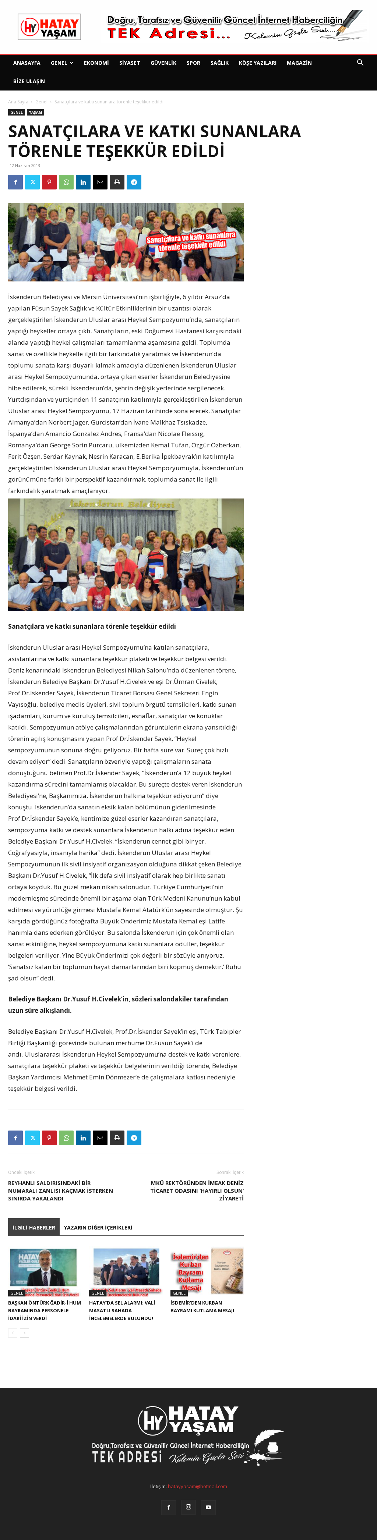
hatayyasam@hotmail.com (197, 1486)
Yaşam (35, 112)
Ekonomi (96, 62)
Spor (193, 62)
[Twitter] (32, 182)
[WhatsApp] (66, 182)
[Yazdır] (117, 182)
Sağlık (220, 62)
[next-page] (24, 1333)
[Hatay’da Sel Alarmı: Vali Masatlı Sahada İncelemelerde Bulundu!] (125, 1271)
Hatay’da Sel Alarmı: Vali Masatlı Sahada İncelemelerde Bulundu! (122, 1310)
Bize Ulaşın (29, 81)
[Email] (100, 182)
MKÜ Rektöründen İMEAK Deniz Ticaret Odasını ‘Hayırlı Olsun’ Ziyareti (197, 1190)
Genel (59, 62)
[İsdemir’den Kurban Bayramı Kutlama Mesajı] (207, 1271)
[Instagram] (188, 1507)
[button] (360, 63)
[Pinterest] (49, 182)
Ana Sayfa (18, 102)
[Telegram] (134, 182)
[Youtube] (208, 1507)
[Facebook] (15, 182)
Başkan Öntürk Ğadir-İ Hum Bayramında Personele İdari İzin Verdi (44, 1310)
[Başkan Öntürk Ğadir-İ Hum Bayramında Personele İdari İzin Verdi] (44, 1271)
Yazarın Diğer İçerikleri (98, 1227)
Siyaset (129, 62)
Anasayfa (26, 62)
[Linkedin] (83, 182)
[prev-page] (12, 1333)
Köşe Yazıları (257, 62)
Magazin (299, 62)
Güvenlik (163, 62)
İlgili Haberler (34, 1227)
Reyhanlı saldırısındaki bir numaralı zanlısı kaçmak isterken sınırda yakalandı (60, 1190)
